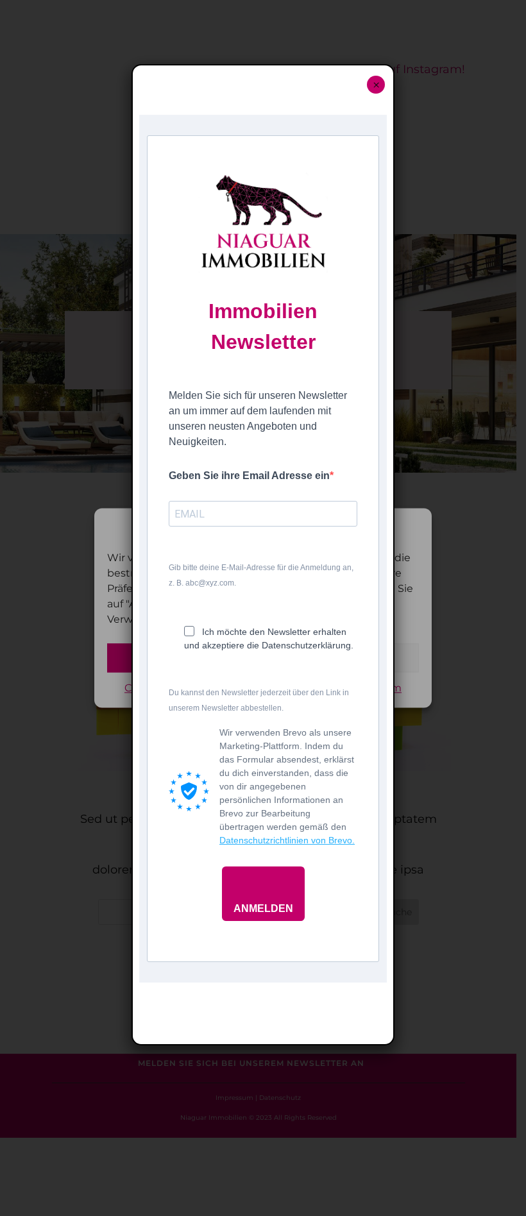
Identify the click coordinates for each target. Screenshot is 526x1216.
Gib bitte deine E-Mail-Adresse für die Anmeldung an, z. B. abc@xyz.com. (261, 575)
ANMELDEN (263, 908)
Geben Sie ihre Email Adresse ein (249, 475)
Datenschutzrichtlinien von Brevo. (287, 840)
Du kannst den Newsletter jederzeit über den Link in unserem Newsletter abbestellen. (259, 700)
